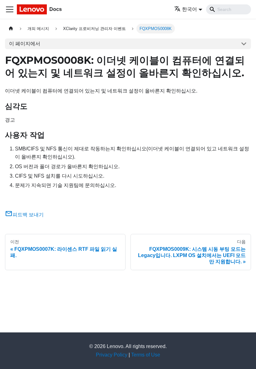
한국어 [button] (189, 9)
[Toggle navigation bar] (9, 9)
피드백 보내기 (28, 214)
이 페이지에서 (24, 43)
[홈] (11, 28)
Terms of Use (145, 354)
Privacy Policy (111, 354)
